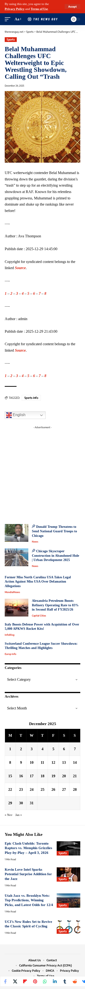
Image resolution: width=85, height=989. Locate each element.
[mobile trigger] (9, 19)
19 (53, 776)
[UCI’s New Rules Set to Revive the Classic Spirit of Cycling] (68, 927)
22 (10, 789)
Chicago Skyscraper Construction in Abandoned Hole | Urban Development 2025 (55, 555)
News (35, 541)
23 (21, 789)
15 (10, 776)
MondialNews (12, 592)
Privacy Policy (15, 9)
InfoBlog (9, 634)
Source (20, 268)
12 (53, 762)
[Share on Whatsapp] (45, 981)
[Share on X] (15, 981)
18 (42, 776)
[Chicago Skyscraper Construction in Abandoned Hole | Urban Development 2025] (16, 557)
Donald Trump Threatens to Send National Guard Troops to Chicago (54, 531)
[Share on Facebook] (5, 981)
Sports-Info (31, 398)
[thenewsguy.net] (42, 19)
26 (53, 789)
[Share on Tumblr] (65, 981)
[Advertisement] (42, 473)
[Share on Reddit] (75, 981)
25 (42, 789)
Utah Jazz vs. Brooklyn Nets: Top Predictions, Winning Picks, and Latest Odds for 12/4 (29, 900)
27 (64, 789)
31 (32, 803)
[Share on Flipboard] (25, 981)
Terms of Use (39, 9)
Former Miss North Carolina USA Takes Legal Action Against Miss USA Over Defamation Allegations (38, 581)
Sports (11, 39)
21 (75, 776)
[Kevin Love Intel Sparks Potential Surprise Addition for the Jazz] (68, 874)
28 (75, 789)
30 (21, 803)
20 (64, 776)
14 (75, 762)
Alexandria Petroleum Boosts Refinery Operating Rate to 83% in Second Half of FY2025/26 (55, 605)
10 (32, 762)
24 (32, 789)
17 (32, 776)
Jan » (18, 815)
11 (42, 762)
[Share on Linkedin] (55, 981)
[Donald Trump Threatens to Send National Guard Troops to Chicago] (16, 533)
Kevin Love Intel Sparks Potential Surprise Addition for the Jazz (28, 874)
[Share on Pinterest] (35, 981)
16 (21, 776)
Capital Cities (39, 615)
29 (10, 803)
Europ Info (10, 654)
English (19, 415)
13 (64, 762)
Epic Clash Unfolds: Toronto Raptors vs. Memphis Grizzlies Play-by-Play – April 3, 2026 (28, 848)
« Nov (9, 815)
